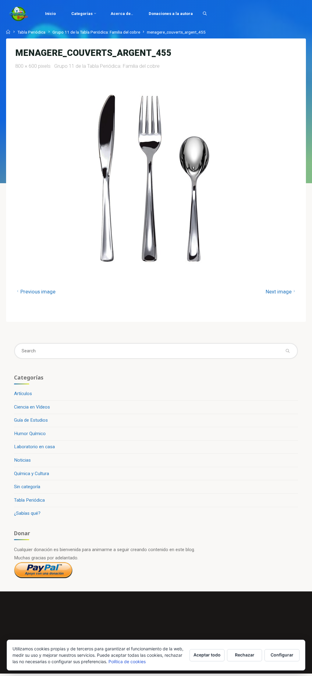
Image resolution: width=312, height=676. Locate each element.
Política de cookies (127, 661)
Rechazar (244, 654)
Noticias (22, 460)
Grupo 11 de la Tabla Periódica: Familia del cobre (96, 32)
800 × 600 (26, 66)
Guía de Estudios (31, 420)
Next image (279, 292)
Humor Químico (30, 433)
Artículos (23, 393)
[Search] (205, 13)
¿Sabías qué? (27, 513)
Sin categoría (27, 486)
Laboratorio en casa (34, 446)
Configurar (282, 654)
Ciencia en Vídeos (32, 407)
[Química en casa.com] (18, 13)
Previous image (37, 292)
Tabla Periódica (31, 32)
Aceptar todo (207, 654)
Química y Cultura (31, 473)
